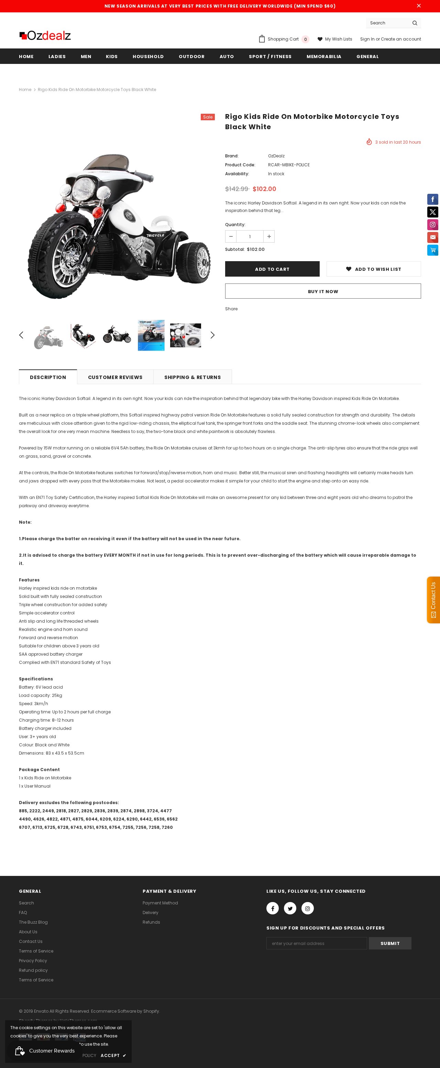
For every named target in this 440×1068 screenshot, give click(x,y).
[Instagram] (307, 908)
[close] (418, 6)
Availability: (237, 174)
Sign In (368, 39)
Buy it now (323, 291)
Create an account (401, 39)
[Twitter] (290, 908)
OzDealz (276, 156)
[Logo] (45, 35)
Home (25, 89)
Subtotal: (235, 249)
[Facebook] (272, 908)
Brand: (232, 156)
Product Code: (240, 165)
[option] (117, 212)
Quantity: (235, 224)
